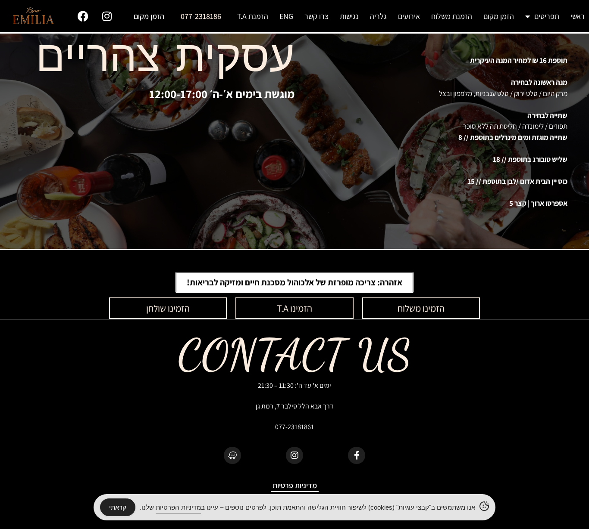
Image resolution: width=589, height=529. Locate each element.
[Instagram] (107, 16)
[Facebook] (83, 16)
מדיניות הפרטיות (178, 507)
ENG (286, 16)
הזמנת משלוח (451, 16)
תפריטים (546, 16)
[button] (294, 282)
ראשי (577, 16)
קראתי (117, 507)
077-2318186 (201, 16)
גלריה (378, 16)
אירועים (409, 16)
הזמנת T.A (252, 16)
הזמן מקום (498, 16)
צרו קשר (316, 16)
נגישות (349, 16)
